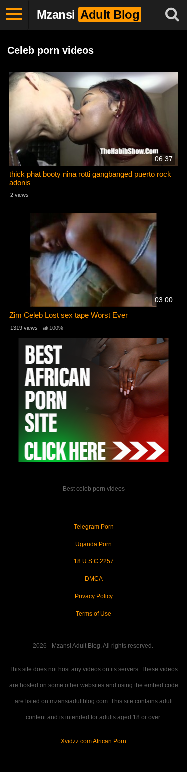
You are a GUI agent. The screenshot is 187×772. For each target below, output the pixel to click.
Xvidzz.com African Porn (93, 741)
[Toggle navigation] (14, 15)
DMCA (94, 578)
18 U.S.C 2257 (94, 561)
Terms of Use (93, 613)
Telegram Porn (94, 526)
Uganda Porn (93, 544)
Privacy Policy (94, 596)
